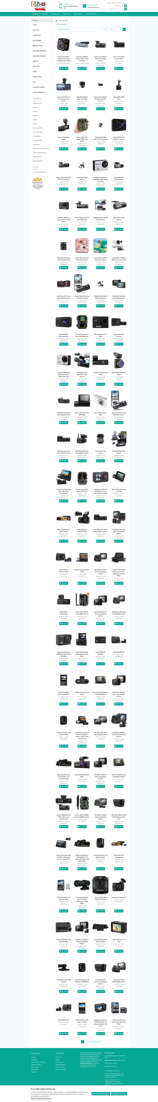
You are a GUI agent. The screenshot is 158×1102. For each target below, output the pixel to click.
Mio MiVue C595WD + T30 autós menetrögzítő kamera (119, 734)
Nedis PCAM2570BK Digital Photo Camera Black (82, 654)
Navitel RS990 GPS (63, 1020)
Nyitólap (109, 2)
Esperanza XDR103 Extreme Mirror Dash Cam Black (82, 59)
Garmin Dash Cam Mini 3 (119, 897)
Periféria (35, 111)
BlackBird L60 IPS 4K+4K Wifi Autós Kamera (82, 374)
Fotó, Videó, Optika (38, 132)
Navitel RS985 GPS (118, 652)
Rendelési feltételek (91, 14)
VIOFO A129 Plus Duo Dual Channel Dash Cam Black (119, 1022)
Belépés (119, 2)
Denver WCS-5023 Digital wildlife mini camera (82, 139)
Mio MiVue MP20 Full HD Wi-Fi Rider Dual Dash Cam (119, 817)
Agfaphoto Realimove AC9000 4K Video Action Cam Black (63, 654)
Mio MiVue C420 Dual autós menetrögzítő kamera (118, 531)
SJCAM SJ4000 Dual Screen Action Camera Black (63, 219)
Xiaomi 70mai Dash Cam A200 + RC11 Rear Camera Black (63, 491)
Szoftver (35, 123)
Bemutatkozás (35, 1067)
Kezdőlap (45, 14)
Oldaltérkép (34, 1072)
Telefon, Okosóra (37, 156)
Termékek (35, 14)
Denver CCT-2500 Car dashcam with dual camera (63, 99)
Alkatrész (36, 107)
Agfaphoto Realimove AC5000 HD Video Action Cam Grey (100, 179)
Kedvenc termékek (60, 1067)
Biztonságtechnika (38, 128)
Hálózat (35, 119)
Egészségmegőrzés (38, 161)
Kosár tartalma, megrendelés (38, 1062)
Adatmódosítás (60, 1062)
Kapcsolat (124, 2)
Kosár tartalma (77, 14)
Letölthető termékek (61, 1069)
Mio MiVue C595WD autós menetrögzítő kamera (100, 817)
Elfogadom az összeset (119, 1093)
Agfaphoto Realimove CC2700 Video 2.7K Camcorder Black (63, 777)
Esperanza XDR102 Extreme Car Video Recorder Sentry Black (63, 59)
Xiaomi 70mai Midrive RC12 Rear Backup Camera (100, 99)
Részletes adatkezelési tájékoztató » (41, 1098)
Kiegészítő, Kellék (37, 140)
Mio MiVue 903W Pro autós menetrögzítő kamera (100, 777)
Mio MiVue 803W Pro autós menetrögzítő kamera (119, 694)
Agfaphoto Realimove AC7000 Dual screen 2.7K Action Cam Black (100, 491)
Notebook (36, 115)
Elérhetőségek (55, 14)
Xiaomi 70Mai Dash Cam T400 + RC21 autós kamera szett (63, 817)
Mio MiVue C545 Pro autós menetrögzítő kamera (100, 571)
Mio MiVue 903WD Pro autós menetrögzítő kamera (82, 941)
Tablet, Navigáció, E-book (39, 152)
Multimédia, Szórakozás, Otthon (41, 148)
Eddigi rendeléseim (60, 1064)
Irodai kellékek (37, 136)
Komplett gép (37, 144)
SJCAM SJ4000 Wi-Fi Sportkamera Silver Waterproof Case (63, 374)
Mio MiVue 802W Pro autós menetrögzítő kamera (100, 614)
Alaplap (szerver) (37, 103)
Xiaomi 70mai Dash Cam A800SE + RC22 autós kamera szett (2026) (63, 857)
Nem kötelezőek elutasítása (101, 1093)
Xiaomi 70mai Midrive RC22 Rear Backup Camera (100, 59)
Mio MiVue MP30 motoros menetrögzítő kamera (100, 982)
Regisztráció (114, 2)
